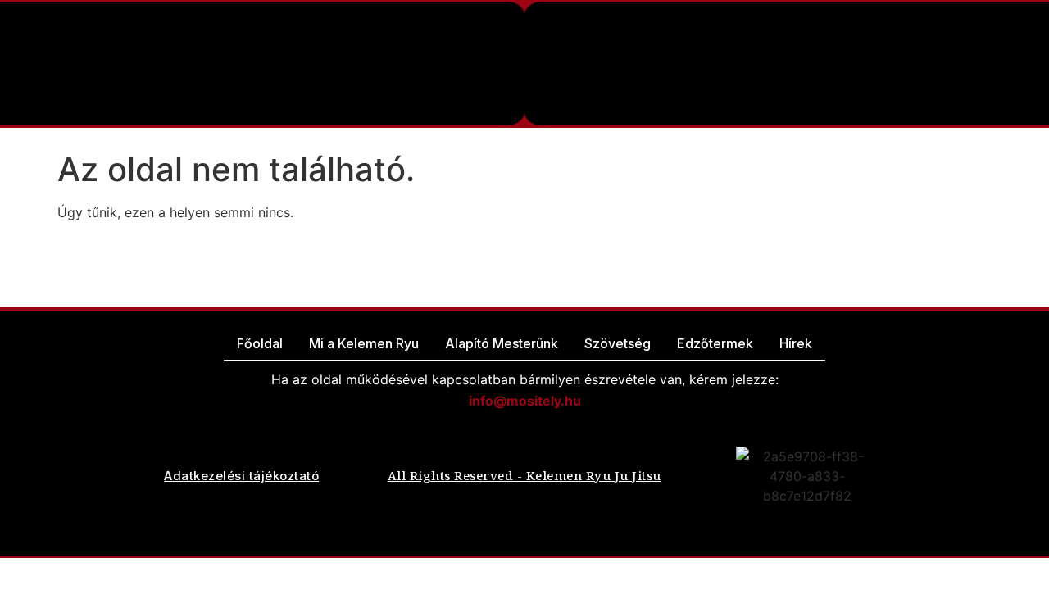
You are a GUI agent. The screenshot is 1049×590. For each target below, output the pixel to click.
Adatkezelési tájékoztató (241, 475)
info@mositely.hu (525, 401)
